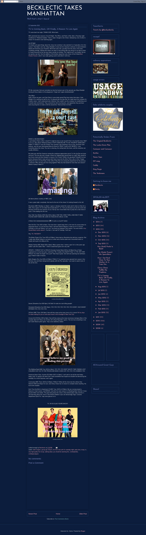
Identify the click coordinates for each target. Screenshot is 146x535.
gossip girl (44, 449)
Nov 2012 (102, 236)
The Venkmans (99, 173)
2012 (98, 229)
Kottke (96, 153)
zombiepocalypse (34, 454)
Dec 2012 (102, 232)
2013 (98, 226)
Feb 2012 (102, 309)
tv (85, 449)
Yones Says (97, 157)
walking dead (48, 452)
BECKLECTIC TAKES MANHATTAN (54, 11)
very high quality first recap (36, 452)
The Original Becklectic (102, 141)
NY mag (96, 161)
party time (77, 449)
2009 (98, 325)
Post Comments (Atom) (61, 519)
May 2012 (102, 298)
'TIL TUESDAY (35, 234)
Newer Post (33, 514)
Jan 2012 (102, 313)
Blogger (83, 531)
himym (50, 449)
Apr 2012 (102, 301)
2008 (98, 328)
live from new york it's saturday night (63, 449)
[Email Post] (56, 447)
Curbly (95, 165)
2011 (98, 317)
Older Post (83, 514)
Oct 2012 (102, 240)
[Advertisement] (99, 347)
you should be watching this (61, 452)
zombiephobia (74, 452)
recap (82, 449)
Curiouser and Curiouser (102, 149)
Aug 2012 (102, 287)
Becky (97, 189)
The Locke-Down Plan (101, 145)
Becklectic (99, 185)
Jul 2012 (101, 290)
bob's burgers (37, 449)
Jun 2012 (102, 294)
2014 (98, 222)
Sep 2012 (102, 244)
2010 (98, 321)
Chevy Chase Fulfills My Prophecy (103, 270)
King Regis (97, 169)
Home (58, 514)
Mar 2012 (102, 305)
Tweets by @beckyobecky (103, 30)
